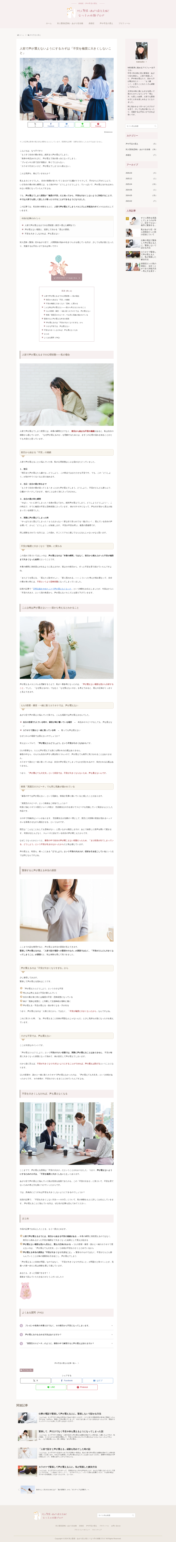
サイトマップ (97, 1530)
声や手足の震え (28, 1370)
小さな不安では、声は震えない (58, 326)
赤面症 (81, 1526)
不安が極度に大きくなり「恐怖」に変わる (62, 303)
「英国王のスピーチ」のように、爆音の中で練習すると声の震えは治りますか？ (59, 1343)
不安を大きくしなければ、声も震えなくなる (61, 330)
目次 (63, 291)
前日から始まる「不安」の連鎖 (58, 300)
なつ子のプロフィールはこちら (65, 278)
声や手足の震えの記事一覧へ (65, 1363)
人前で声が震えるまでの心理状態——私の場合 (61, 296)
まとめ (46, 334)
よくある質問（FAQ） (52, 338)
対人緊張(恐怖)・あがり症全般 (66, 1526)
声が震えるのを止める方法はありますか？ (43, 1335)
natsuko (140, 62)
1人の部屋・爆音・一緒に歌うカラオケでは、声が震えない (68, 311)
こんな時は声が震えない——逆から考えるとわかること (65, 307)
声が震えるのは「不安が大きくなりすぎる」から (64, 322)
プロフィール (104, 1526)
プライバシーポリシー (82, 1530)
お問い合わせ (116, 1526)
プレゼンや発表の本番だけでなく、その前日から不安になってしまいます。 (57, 1326)
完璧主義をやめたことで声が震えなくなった (52, 589)
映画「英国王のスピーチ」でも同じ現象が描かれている (67, 315)
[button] (155, 126)
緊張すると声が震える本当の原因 (56, 319)
